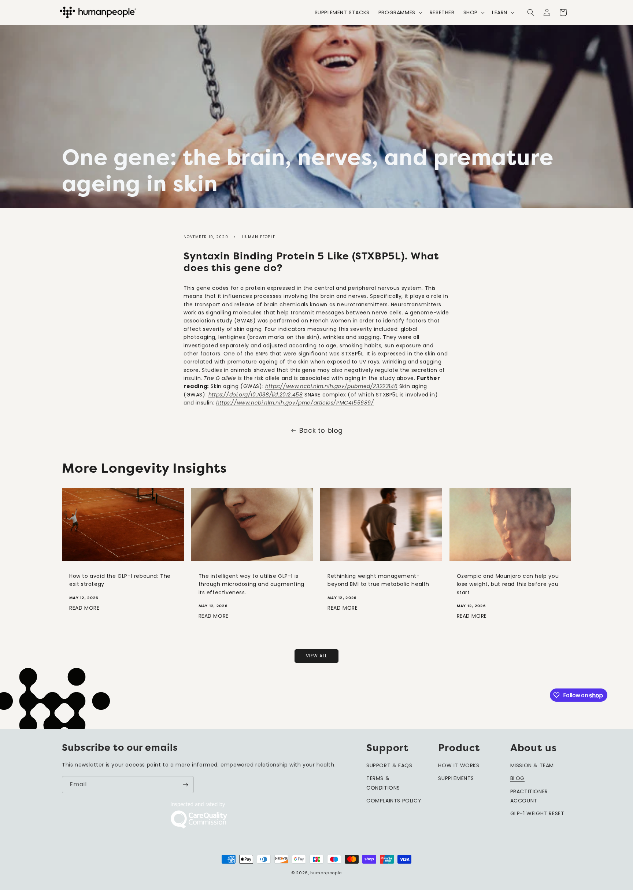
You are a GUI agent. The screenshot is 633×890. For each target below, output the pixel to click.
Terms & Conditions (383, 783)
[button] (399, 12)
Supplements (456, 778)
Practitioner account (529, 796)
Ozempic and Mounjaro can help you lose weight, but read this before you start (508, 584)
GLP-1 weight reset (537, 813)
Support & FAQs (389, 765)
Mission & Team (532, 765)
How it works (458, 765)
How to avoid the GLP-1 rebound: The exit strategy (120, 580)
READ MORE (84, 608)
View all (316, 656)
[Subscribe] (185, 784)
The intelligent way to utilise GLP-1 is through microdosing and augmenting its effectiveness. (251, 584)
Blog (517, 778)
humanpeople (326, 873)
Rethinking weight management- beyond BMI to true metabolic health (378, 580)
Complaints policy (393, 800)
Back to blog (321, 430)
